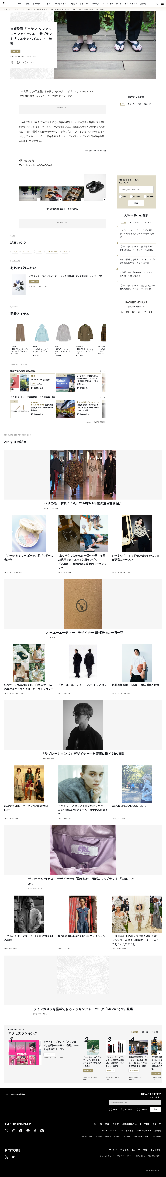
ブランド (113, 1150)
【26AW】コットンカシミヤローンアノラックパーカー (41, 351)
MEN (124, 197)
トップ (4, 9)
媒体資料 (108, 1136)
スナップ (95, 4)
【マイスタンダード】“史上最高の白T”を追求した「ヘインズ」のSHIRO (137, 248)
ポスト (118, 4)
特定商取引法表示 (154, 1156)
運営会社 (117, 1136)
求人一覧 (31, 371)
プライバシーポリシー (140, 1136)
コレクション (107, 4)
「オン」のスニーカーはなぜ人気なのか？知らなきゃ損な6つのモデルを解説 (137, 233)
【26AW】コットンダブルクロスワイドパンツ (19, 350)
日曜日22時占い (129, 1124)
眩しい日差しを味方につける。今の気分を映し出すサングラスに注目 (137, 261)
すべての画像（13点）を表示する (62, 209)
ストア (47, 4)
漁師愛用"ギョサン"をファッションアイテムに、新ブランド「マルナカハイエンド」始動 (69, 9)
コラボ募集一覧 (46, 397)
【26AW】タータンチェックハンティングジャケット (85, 351)
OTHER (150, 197)
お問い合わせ (156, 1136)
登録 (136, 203)
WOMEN (136, 197)
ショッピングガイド (107, 1156)
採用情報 (98, 1136)
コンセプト (155, 1150)
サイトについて (86, 1136)
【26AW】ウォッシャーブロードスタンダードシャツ (63, 351)
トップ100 (84, 4)
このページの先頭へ (17, 1094)
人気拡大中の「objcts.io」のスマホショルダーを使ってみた (137, 274)
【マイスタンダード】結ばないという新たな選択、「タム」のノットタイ (137, 287)
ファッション (27, 9)
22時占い (73, 4)
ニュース (19, 4)
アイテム (124, 1150)
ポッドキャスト (131, 4)
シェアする (30, 62)
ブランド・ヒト (59, 4)
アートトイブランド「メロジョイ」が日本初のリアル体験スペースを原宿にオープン (61, 1045)
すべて (122, 104)
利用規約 (126, 1136)
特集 (28, 4)
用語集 (143, 4)
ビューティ (37, 4)
